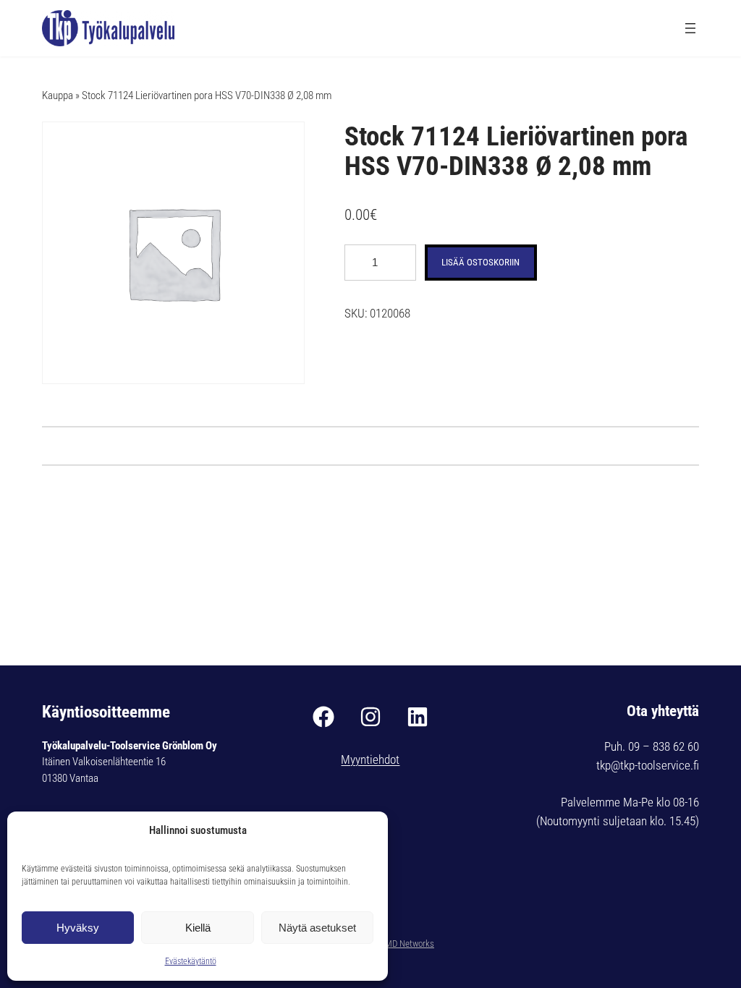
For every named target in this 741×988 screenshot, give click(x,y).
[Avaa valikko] (690, 28)
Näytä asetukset (317, 927)
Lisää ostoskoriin (480, 262)
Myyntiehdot (370, 760)
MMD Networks (406, 943)
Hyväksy (77, 927)
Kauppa (57, 95)
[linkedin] (417, 716)
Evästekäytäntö (190, 961)
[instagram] (370, 716)
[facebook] (323, 716)
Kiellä (198, 927)
